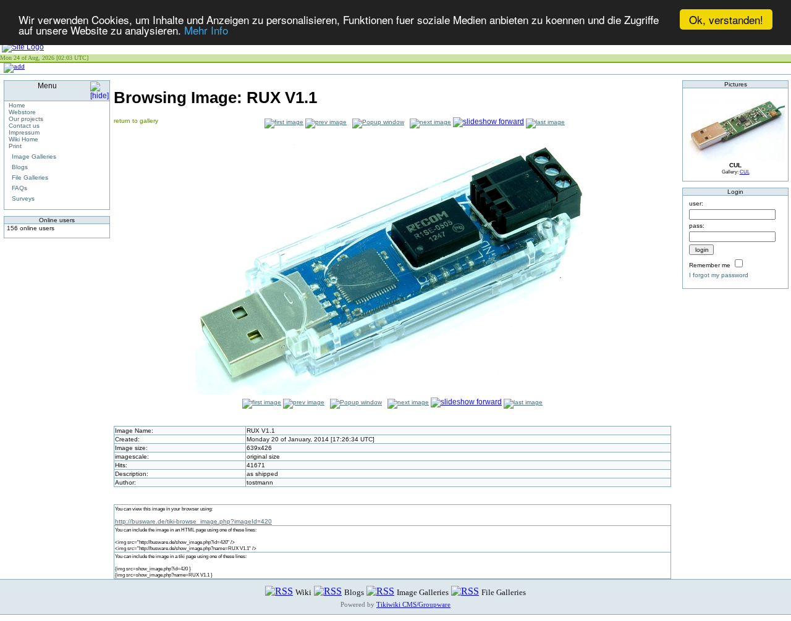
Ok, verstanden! (726, 19)
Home (17, 105)
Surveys (23, 198)
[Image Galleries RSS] (380, 591)
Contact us (24, 125)
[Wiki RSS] (279, 591)
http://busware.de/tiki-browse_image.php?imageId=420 (193, 521)
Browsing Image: (215, 97)
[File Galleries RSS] (465, 591)
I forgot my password (718, 275)
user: (696, 203)
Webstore (22, 112)
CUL (745, 172)
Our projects (26, 118)
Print (15, 146)
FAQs (19, 188)
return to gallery (136, 120)
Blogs (20, 167)
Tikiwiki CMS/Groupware (413, 604)
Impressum (24, 132)
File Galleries (30, 177)
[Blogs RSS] (328, 591)
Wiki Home (23, 139)
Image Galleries (34, 156)
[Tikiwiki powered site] (23, 47)
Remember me (709, 265)
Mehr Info (206, 30)
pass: (696, 225)
